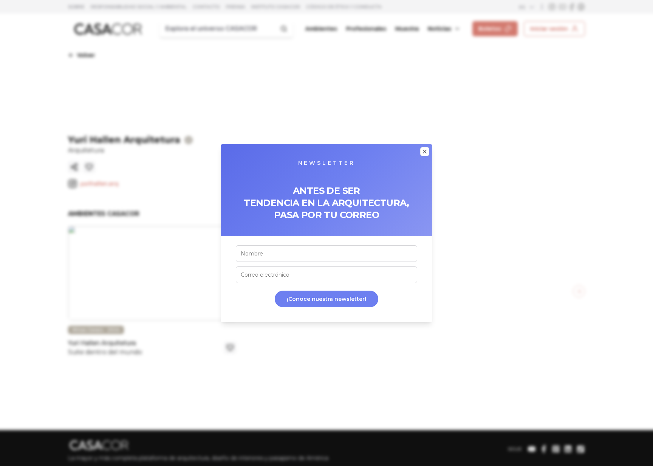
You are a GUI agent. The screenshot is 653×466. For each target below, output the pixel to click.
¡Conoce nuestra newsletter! (326, 299)
